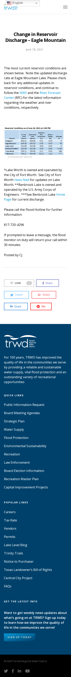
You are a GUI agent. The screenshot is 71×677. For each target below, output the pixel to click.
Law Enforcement (17, 462)
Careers (10, 512)
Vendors (10, 528)
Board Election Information (24, 471)
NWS (23, 93)
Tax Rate (10, 520)
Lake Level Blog (15, 545)
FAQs (7, 586)
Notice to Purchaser (19, 561)
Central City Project (18, 578)
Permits (9, 537)
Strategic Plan (14, 421)
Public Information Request (24, 405)
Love (22, 283)
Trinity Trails (13, 553)
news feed (21, 180)
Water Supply (14, 429)
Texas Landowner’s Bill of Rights (28, 570)
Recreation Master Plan (21, 479)
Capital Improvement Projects (26, 487)
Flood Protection (16, 438)
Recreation (12, 454)
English (17, 3)
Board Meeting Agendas (22, 413)
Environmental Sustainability (25, 446)
